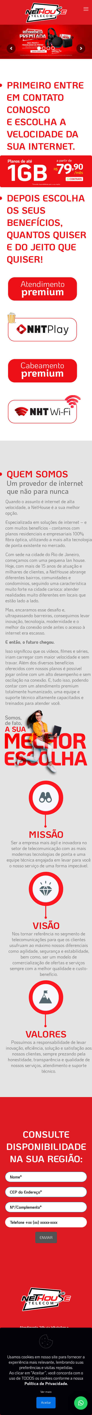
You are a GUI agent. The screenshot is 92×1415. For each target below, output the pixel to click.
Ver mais (46, 1391)
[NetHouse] (46, 12)
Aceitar (46, 1402)
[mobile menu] (86, 9)
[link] (46, 171)
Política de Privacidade (45, 1383)
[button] (81, 1403)
